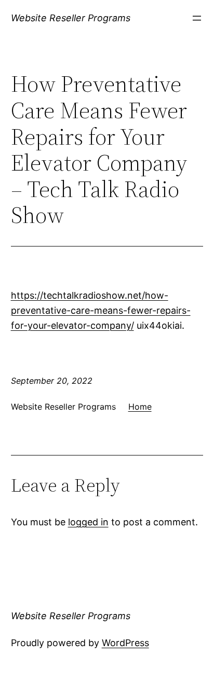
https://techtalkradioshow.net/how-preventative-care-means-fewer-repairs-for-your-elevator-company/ (101, 310)
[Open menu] (197, 18)
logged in (88, 522)
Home (140, 406)
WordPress (125, 642)
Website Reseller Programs (70, 17)
